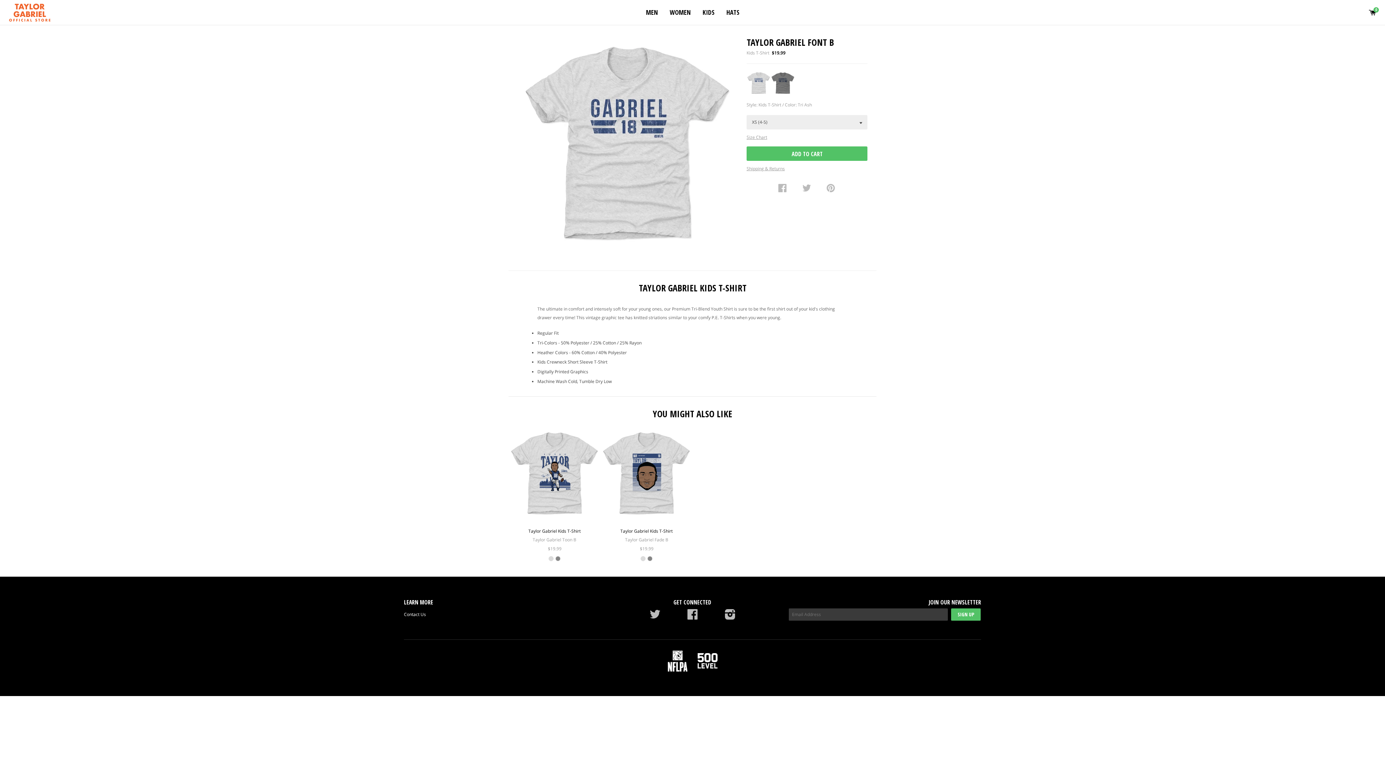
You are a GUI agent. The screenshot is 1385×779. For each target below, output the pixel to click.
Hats (732, 12)
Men (652, 12)
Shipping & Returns (766, 169)
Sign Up (966, 614)
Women (680, 12)
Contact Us (415, 614)
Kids (709, 12)
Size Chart (757, 137)
